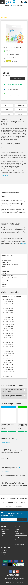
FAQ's (7, 109)
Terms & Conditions (19, 533)
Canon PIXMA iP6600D (8, 321)
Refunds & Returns (5, 529)
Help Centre (4, 535)
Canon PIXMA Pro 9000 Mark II (10, 374)
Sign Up (21, 519)
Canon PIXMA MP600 (8, 344)
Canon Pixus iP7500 (7, 376)
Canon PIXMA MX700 (8, 367)
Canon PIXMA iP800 (8, 328)
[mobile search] (22, 2)
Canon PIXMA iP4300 (8, 306)
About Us (3, 538)
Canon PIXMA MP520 (8, 340)
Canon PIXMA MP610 (8, 349)
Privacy (16, 531)
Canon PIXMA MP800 (8, 351)
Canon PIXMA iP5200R (8, 317)
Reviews (21, 109)
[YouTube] (17, 571)
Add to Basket (17, 78)
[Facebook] (10, 571)
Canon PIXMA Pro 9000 (8, 371)
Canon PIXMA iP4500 (8, 308)
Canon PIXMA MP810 (8, 355)
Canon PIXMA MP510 (8, 337)
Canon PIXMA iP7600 (8, 326)
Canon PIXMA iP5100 (8, 312)
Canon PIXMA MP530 (8, 342)
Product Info (7, 105)
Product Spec (21, 105)
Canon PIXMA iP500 (8, 310)
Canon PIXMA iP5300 (8, 319)
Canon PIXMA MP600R (8, 346)
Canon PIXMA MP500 (8, 335)
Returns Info (21, 114)
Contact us (3, 533)
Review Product (6, 442)
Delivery (3, 531)
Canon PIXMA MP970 (8, 364)
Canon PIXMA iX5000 (8, 333)
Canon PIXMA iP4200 (8, 303)
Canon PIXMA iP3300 (8, 299)
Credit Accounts (18, 542)
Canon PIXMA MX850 (8, 369)
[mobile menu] (2, 2)
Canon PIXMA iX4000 (8, 331)
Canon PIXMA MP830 (8, 358)
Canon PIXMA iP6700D (8, 324)
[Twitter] (14, 571)
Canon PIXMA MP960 (8, 362)
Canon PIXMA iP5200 (8, 315)
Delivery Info (7, 114)
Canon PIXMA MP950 (8, 360)
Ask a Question (6, 471)
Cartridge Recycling (19, 544)
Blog (16, 540)
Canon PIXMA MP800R (8, 353)
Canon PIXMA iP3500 (8, 301)
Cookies (17, 529)
